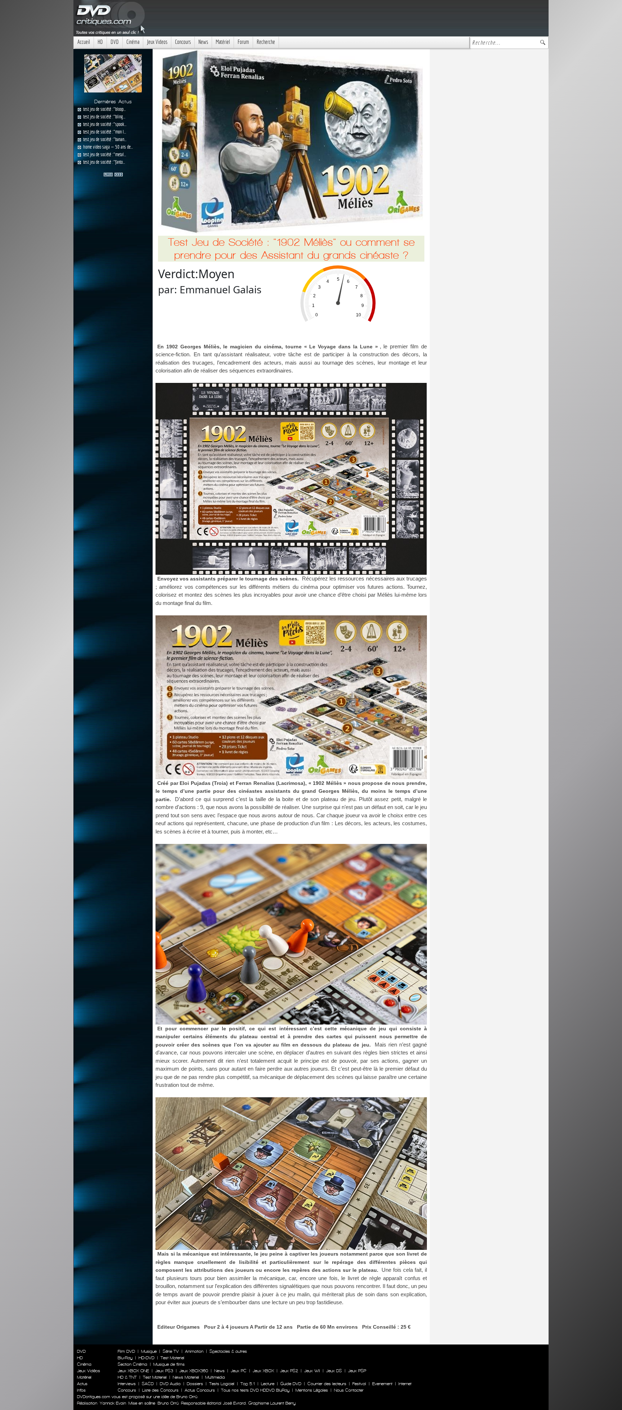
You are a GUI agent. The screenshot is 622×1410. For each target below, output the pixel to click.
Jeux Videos (157, 42)
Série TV (171, 1351)
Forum (243, 42)
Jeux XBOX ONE (133, 1371)
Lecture (267, 1384)
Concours (183, 42)
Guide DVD (290, 1384)
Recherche (266, 42)
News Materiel (186, 1377)
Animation (194, 1351)
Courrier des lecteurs (326, 1384)
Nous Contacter (348, 1390)
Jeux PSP (357, 1371)
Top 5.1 (247, 1384)
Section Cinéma (132, 1364)
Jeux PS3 (164, 1371)
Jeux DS (334, 1371)
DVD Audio (170, 1384)
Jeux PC (239, 1371)
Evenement (382, 1384)
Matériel (223, 42)
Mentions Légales (312, 1390)
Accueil (83, 42)
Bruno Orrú (168, 1403)
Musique (149, 1351)
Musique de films (169, 1364)
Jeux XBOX (263, 1371)
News (203, 42)
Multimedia (215, 1377)
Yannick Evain (113, 1403)
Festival (359, 1384)
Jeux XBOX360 (193, 1371)
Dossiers (195, 1384)
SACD (148, 1384)
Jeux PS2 (289, 1371)
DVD (115, 42)
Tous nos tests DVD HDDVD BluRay (255, 1390)
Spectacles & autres (228, 1351)
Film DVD (126, 1351)
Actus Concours (200, 1390)
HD (100, 42)
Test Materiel (172, 1358)
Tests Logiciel (221, 1384)
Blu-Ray (125, 1358)
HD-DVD (146, 1358)
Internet (404, 1384)
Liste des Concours (160, 1390)
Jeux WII (312, 1371)
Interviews (127, 1384)
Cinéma (132, 42)
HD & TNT (127, 1377)
